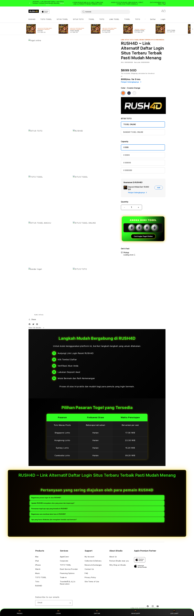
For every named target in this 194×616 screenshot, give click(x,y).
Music (37, 573)
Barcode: (137, 62)
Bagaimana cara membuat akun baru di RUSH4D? (48, 514)
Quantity (124, 202)
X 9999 (126, 155)
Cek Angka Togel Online (143, 236)
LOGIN (58, 613)
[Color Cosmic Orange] (123, 93)
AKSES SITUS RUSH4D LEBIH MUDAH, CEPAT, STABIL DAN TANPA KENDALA (127, 3)
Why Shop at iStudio (117, 565)
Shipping (134, 73)
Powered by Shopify (152, 608)
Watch (37, 569)
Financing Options (67, 573)
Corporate (64, 561)
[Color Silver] (134, 93)
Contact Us (89, 569)
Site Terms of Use (92, 582)
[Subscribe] (69, 603)
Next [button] (164, 3)
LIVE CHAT (174, 613)
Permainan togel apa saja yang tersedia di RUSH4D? (49, 508)
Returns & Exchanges (93, 565)
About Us (113, 557)
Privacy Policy (90, 577)
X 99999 (127, 163)
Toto (37, 582)
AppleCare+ (64, 557)
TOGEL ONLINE (129, 124)
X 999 (126, 147)
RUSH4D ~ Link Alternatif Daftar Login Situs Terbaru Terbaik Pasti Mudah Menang (48, 3)
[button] (32, 19)
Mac (37, 557)
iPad (37, 561)
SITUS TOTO (78, 19)
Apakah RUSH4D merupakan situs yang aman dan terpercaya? (52, 503)
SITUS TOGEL (62, 19)
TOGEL (91, 19)
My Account (89, 557)
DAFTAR (97, 613)
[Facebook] (30, 324)
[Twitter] (33, 324)
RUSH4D (32, 19)
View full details (35, 328)
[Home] (34, 11)
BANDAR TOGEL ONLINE (133, 132)
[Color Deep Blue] (129, 93)
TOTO (101, 19)
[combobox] (105, 12)
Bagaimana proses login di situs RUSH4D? (46, 497)
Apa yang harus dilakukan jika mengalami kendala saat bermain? (54, 519)
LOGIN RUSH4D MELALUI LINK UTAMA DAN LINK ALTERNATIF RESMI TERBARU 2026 (88, 3)
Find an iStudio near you (119, 561)
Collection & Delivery (93, 561)
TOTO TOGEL (46, 19)
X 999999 (127, 170)
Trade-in (63, 577)
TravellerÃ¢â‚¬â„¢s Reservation (67, 583)
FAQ (86, 573)
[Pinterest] (37, 324)
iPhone (38, 565)
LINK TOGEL (114, 19)
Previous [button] (30, 3)
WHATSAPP (135, 613)
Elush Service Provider (69, 569)
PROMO (20, 613)
